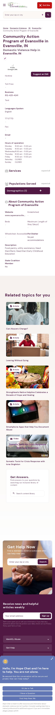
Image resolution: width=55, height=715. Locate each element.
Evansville (36, 28)
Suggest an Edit (40, 74)
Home (5, 28)
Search (43, 561)
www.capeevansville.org (15, 215)
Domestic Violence (18, 28)
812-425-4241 (11, 95)
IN (29, 28)
